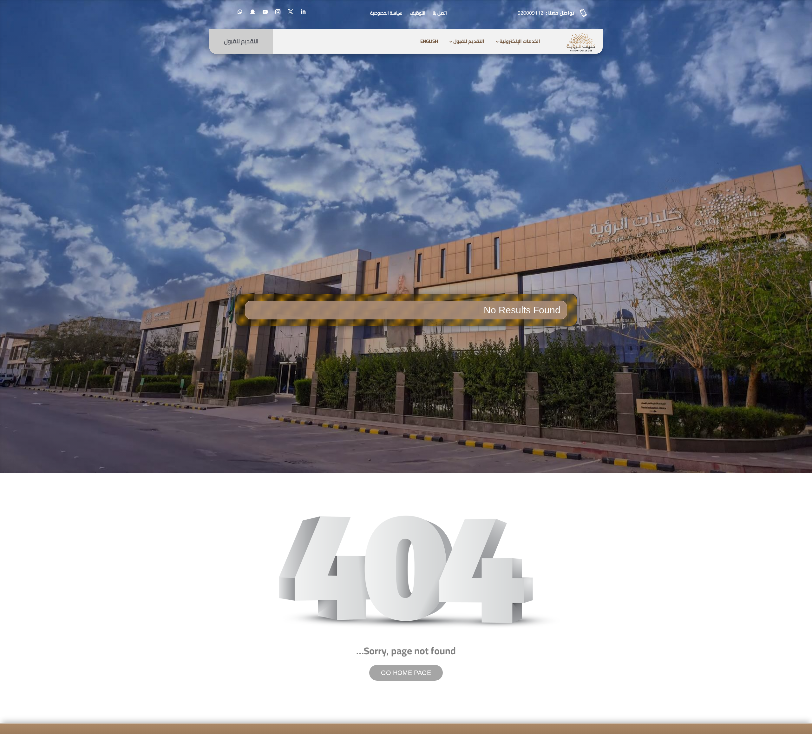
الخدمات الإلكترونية (520, 41)
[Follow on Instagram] (278, 12)
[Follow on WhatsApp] (240, 12)
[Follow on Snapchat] (252, 12)
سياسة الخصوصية (386, 13)
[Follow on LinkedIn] (303, 12)
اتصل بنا (440, 13)
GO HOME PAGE (406, 672)
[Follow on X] (290, 12)
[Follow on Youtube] (265, 12)
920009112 (530, 12)
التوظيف (417, 13)
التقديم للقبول (468, 41)
